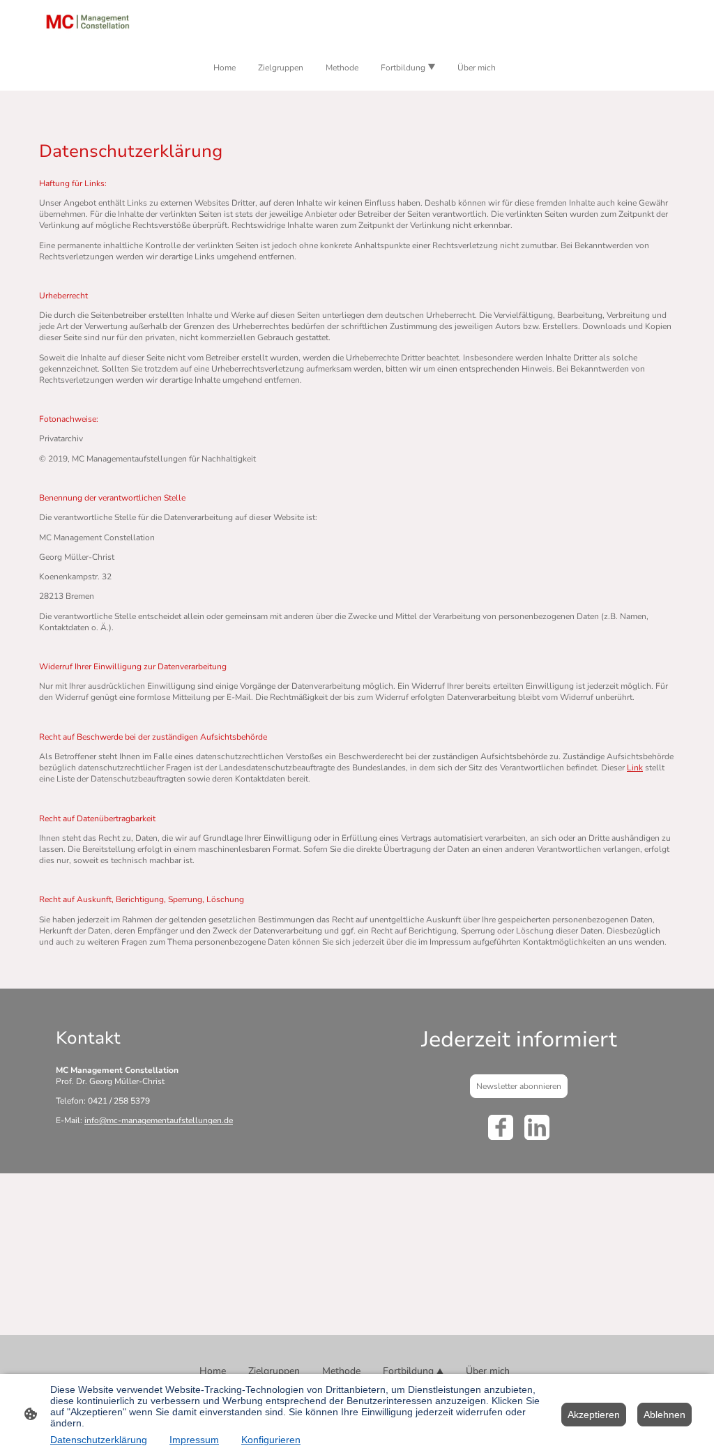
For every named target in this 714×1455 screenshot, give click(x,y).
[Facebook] (500, 1127)
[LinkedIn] (536, 1127)
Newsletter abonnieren (518, 1086)
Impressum (194, 1439)
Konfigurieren (271, 1439)
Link (635, 767)
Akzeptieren (594, 1414)
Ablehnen (664, 1414)
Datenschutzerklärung (98, 1439)
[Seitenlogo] (87, 21)
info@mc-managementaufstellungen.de (158, 1120)
